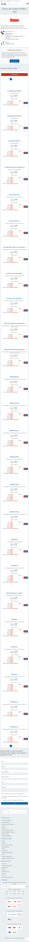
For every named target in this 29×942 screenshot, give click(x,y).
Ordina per (16, 74)
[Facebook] (5, 812)
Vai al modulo (14, 61)
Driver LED (7, 37)
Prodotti (3, 841)
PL (11, 893)
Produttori (4, 843)
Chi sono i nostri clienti (6, 822)
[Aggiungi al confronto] (21, 91)
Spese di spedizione (5, 847)
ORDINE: (20, 101)
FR (23, 893)
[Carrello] (27, 4)
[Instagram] (20, 812)
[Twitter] (16, 812)
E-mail (2, 782)
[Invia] (26, 886)
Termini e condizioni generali (7, 845)
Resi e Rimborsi (4, 850)
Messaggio (3, 787)
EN (19, 891)
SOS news (4, 875)
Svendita (3, 869)
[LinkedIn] (12, 812)
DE (23, 891)
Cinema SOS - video (5, 871)
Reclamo (3, 848)
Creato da (19, 938)
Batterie (7, 42)
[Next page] (18, 79)
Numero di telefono (5, 776)
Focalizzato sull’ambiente (6, 835)
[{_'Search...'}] (10, 4)
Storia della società (5, 833)
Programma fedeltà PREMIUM (7, 852)
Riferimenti (4, 828)
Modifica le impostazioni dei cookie (8, 858)
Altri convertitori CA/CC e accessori (11, 39)
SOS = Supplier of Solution (7, 820)
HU (15, 891)
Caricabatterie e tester (9, 43)
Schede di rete (8, 34)
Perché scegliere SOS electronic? (8, 824)
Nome (2, 761)
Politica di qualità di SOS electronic (8, 832)
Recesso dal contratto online (7, 856)
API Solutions (4, 863)
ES (19, 893)
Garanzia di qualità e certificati (7, 830)
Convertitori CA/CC (9, 31)
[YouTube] (9, 812)
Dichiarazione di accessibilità (7, 877)
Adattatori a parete (8, 33)
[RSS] (24, 812)
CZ (11, 891)
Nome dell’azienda (5, 771)
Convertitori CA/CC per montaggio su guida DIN (14, 36)
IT (15, 893)
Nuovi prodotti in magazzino (7, 865)
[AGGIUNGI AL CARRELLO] (25, 103)
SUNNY (16, 96)
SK (7, 891)
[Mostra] (27, 103)
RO (7, 893)
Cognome (3, 766)
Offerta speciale (5, 867)
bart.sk (23, 938)
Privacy (3, 854)
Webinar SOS (4, 873)
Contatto (3, 826)
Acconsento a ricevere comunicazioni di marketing (12, 800)
